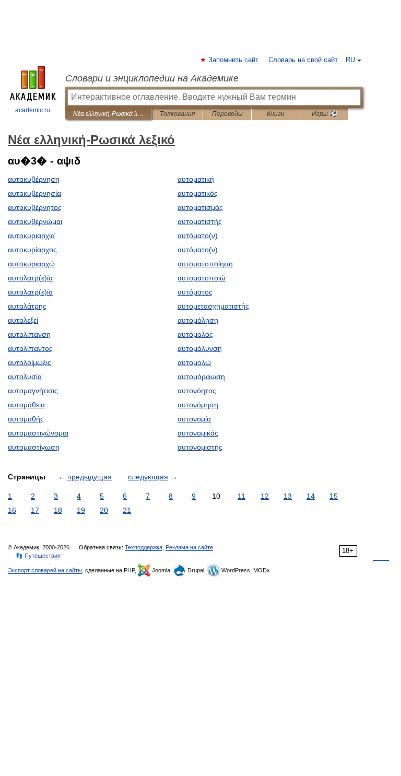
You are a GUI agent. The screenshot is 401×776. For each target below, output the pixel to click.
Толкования (177, 113)
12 (265, 496)
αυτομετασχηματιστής (213, 306)
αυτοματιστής (200, 221)
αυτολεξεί (23, 320)
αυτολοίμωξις (29, 362)
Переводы (227, 113)
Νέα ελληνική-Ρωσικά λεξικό (108, 113)
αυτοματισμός (200, 207)
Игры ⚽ (324, 113)
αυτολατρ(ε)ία (30, 278)
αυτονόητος (197, 390)
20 (104, 510)
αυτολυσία (25, 376)
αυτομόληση (198, 320)
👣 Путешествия (38, 555)
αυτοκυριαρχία (31, 235)
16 (12, 510)
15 (333, 496)
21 (127, 510)
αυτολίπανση (29, 334)
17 (35, 510)
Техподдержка (143, 547)
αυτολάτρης (27, 306)
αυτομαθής (26, 419)
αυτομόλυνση (200, 348)
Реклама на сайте (189, 547)
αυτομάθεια (26, 405)
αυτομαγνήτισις (33, 390)
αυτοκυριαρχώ (31, 264)
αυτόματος (195, 292)
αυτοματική (196, 179)
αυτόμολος (195, 334)
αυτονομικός (198, 433)
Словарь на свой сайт (303, 60)
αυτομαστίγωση (34, 447)
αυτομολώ (194, 362)
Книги (276, 113)
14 (310, 496)
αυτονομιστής (200, 447)
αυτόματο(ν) (198, 235)
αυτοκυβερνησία (34, 193)
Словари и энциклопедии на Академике (152, 78)
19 (81, 510)
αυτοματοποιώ (202, 278)
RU (350, 60)
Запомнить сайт (233, 60)
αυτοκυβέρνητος (35, 207)
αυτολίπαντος (30, 348)
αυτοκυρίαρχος (32, 249)
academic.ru (32, 110)
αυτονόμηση (198, 405)
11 (241, 496)
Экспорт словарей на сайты (45, 570)
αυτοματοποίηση (205, 264)
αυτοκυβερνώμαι (35, 221)
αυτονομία (194, 419)
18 (58, 510)
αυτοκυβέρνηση (34, 179)
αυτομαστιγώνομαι (38, 433)
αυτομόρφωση (201, 376)
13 (288, 496)
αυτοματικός (198, 193)
